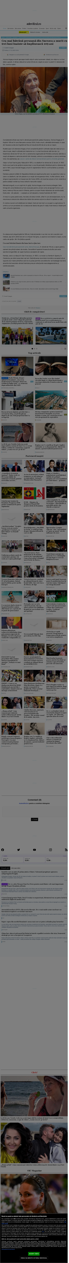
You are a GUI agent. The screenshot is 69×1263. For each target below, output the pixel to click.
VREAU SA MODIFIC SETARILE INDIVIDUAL (34, 1258)
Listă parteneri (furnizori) (8, 1249)
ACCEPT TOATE (34, 1253)
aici (43, 1231)
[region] (34, 1238)
